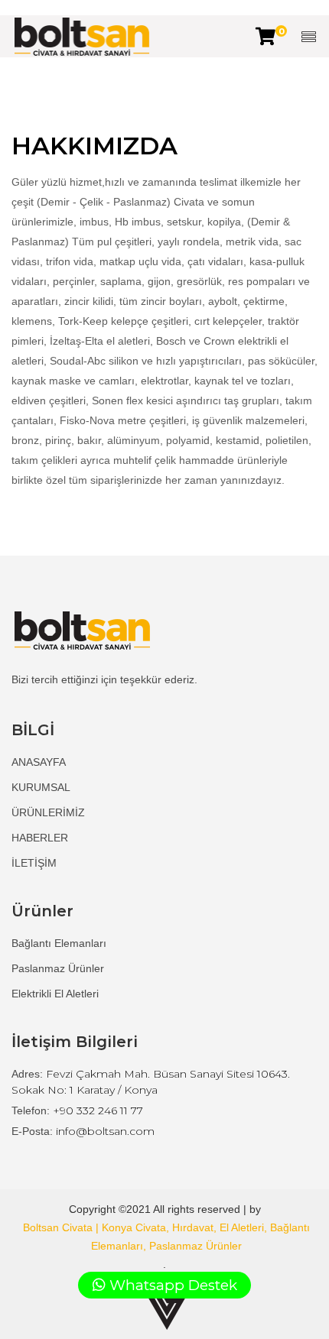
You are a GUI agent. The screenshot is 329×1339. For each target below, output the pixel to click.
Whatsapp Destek (171, 1285)
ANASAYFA (38, 762)
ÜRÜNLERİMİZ (48, 812)
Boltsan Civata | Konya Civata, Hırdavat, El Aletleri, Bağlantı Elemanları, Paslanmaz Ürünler (166, 1236)
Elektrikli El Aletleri (55, 993)
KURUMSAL (40, 787)
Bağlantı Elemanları (58, 943)
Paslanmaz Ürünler (57, 968)
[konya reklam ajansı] (166, 1311)
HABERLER (39, 838)
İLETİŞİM (34, 863)
